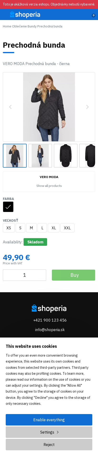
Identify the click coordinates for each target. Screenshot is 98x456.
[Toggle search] (83, 14)
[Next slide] (87, 107)
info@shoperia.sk (50, 329)
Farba (8, 198)
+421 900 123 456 (50, 320)
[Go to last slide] (11, 107)
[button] (15, 156)
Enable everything (49, 419)
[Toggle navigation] (6, 16)
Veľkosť (10, 220)
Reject (49, 444)
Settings (47, 432)
